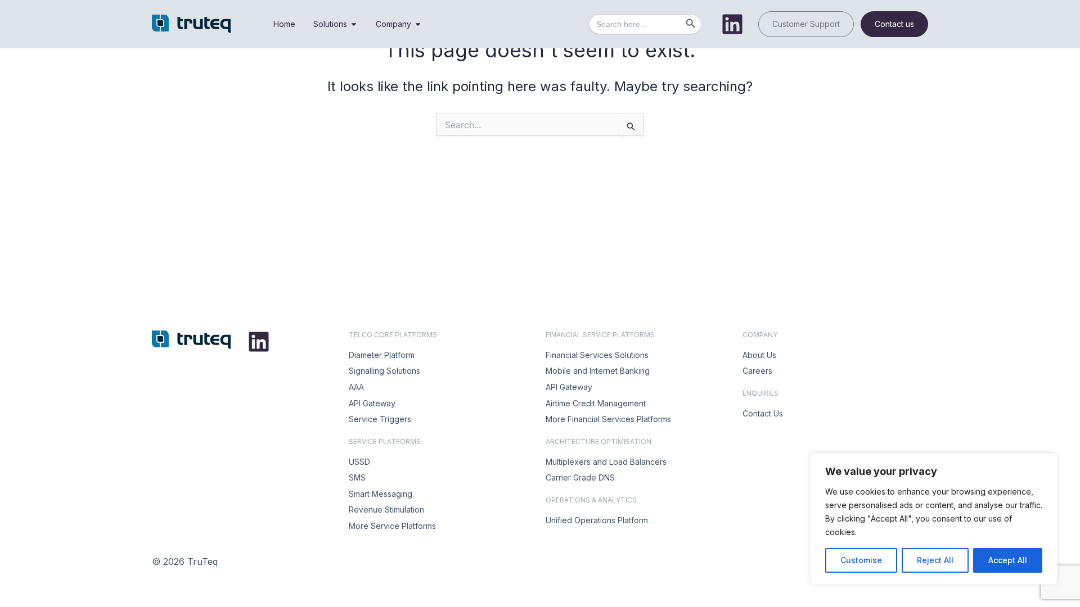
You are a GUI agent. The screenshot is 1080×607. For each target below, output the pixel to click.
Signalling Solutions (384, 370)
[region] (934, 519)
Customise (861, 560)
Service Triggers (380, 419)
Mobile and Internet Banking (598, 370)
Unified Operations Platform (597, 520)
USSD (359, 461)
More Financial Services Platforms (608, 419)
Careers (757, 370)
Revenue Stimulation (386, 509)
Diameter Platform (382, 355)
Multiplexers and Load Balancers (606, 461)
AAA (356, 387)
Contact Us (762, 413)
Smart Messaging (380, 494)
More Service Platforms (392, 526)
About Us (759, 355)
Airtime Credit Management (596, 403)
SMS (357, 477)
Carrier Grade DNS (580, 477)
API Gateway (372, 403)
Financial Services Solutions (597, 355)
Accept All (1007, 560)
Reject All (935, 560)
